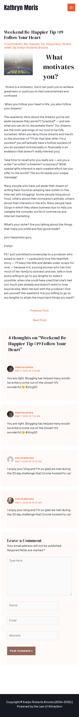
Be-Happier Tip (34, 44)
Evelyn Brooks (24, 458)
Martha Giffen (24, 367)
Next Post (39, 320)
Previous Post (39, 310)
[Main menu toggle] (71, 7)
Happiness (53, 44)
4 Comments (13, 44)
